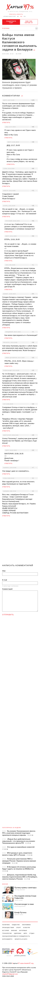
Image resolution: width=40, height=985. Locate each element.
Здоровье (17, 933)
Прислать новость (16, 14)
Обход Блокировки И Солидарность (16, 936)
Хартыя (20, 7)
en (25, 16)
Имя (3, 571)
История (5, 930)
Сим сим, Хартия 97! (29, 22)
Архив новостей (9, 16)
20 (34, 50)
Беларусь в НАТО (21, 939)
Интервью (23, 930)
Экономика (26, 924)
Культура (26, 927)
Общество (16, 924)
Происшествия (8, 927)
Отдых (31, 933)
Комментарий (7, 589)
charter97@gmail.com (10, 974)
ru (21, 16)
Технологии (7, 933)
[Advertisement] (20, 541)
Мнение (5, 884)
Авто (25, 933)
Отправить (8, 615)
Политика (6, 924)
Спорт (18, 927)
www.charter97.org (26, 963)
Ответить (6, 122)
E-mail (4, 580)
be (18, 16)
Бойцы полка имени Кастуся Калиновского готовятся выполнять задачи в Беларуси (19, 42)
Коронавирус (7, 939)
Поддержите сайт (11, 22)
